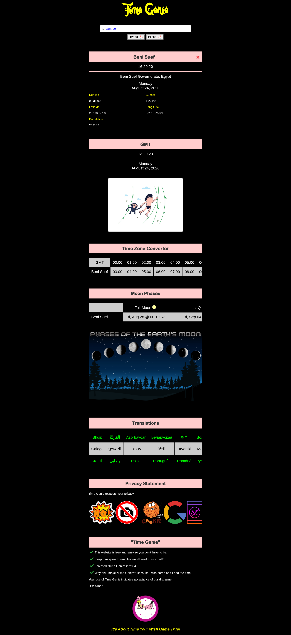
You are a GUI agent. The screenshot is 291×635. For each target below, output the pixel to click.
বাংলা (184, 437)
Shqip (97, 437)
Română (184, 461)
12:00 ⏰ (136, 37)
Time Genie (145, 9)
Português (162, 461)
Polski (136, 461)
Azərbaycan (136, 437)
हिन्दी (161, 449)
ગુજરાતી (114, 449)
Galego (97, 449)
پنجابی (115, 461)
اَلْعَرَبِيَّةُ (115, 437)
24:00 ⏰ (154, 37)
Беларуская (161, 437)
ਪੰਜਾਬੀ (97, 461)
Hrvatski (184, 449)
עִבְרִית (136, 449)
